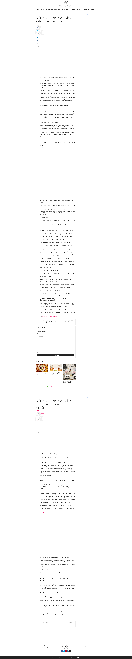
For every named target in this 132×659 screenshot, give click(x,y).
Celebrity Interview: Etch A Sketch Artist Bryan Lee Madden (53, 404)
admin (38, 24)
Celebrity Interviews (52, 9)
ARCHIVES (92, 9)
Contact (86, 646)
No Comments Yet (41, 327)
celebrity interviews (45, 316)
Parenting (73, 9)
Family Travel (86, 9)
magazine (51, 316)
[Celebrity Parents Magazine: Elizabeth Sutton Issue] (69, 372)
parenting (55, 316)
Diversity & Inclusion (45, 647)
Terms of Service (86, 648)
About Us (45, 645)
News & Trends (44, 9)
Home (38, 9)
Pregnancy (60, 9)
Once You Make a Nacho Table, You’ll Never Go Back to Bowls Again (42, 374)
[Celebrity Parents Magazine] (66, 4)
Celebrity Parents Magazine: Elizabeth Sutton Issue (68, 382)
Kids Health (66, 9)
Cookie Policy (73, 657)
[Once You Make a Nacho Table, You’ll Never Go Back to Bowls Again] (42, 368)
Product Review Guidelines (45, 649)
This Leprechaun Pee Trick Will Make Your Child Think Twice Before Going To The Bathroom (55, 373)
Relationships (79, 9)
